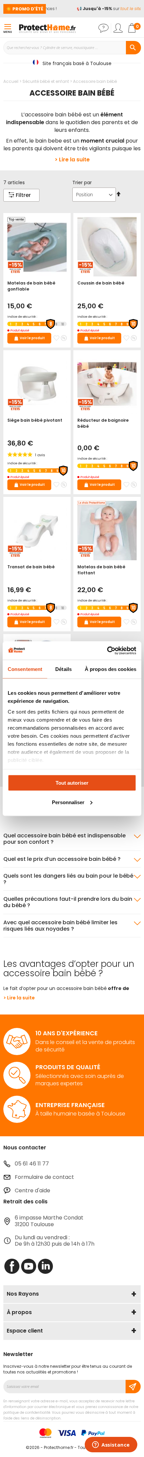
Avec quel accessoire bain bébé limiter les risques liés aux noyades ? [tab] (60, 926)
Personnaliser (68, 802)
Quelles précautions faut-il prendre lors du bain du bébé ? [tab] (67, 902)
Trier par (82, 182)
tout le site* (128, 8)
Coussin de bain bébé (100, 283)
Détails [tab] (63, 669)
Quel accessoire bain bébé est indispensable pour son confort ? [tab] (64, 839)
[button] (56, 338)
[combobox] (72, 47)
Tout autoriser (72, 783)
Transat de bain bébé (31, 567)
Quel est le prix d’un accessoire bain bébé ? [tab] (62, 859)
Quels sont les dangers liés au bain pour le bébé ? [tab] (68, 879)
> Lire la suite (72, 159)
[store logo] (47, 28)
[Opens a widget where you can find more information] (111, 1445)
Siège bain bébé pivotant (34, 420)
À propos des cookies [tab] (110, 669)
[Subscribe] (133, 1386)
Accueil (11, 81)
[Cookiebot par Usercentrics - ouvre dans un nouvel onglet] (107, 650)
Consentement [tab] (25, 669)
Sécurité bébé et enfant (46, 81)
